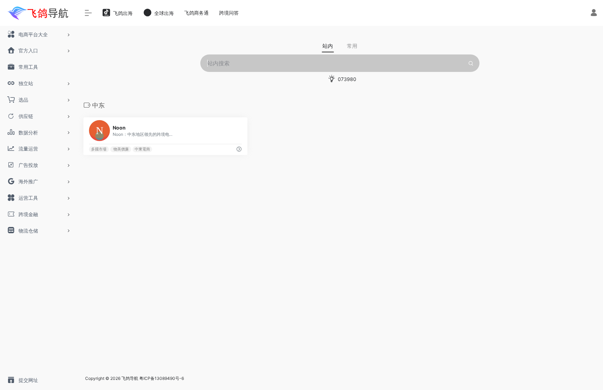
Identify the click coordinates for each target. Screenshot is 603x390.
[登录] (593, 13)
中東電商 (142, 149)
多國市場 (98, 149)
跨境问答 (229, 13)
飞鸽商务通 (196, 13)
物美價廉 (120, 149)
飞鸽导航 (129, 378)
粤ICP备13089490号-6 (161, 378)
